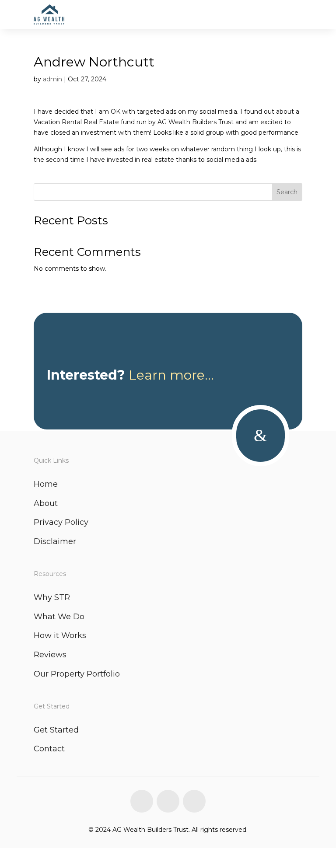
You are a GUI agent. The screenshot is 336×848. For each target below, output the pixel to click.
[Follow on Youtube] (194, 801)
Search (287, 192)
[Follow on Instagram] (168, 801)
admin (52, 79)
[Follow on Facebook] (141, 801)
